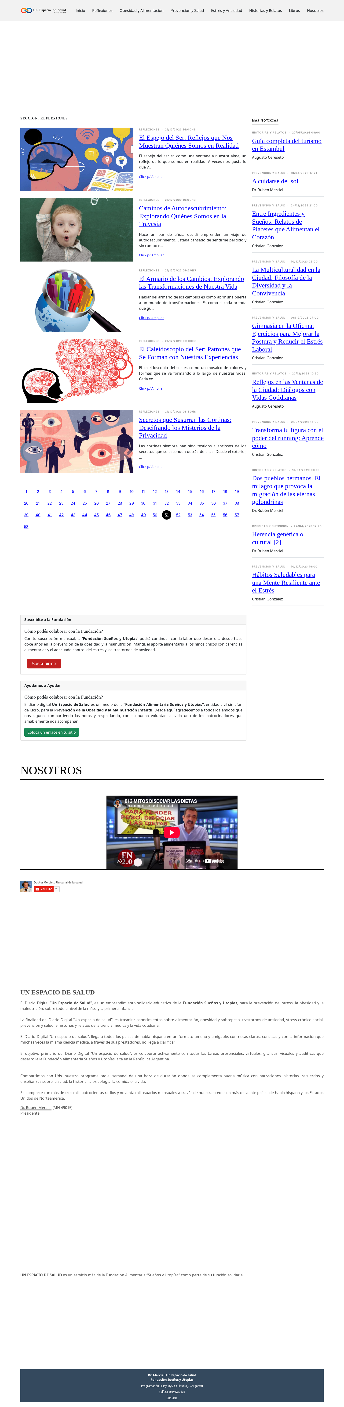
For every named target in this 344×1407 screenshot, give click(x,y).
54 (201, 515)
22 (50, 503)
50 (155, 515)
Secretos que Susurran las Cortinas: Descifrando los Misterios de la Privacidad (185, 427)
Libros (294, 10)
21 (38, 503)
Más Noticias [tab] (265, 120)
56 (225, 515)
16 (202, 491)
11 (143, 491)
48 (131, 515)
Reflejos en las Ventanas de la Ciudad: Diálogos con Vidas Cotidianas (287, 389)
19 (237, 491)
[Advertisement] (160, 78)
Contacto (172, 1398)
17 (214, 491)
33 (178, 503)
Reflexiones (102, 10)
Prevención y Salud (187, 10)
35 (202, 503)
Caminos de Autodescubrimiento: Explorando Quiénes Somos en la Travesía (183, 216)
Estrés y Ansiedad (226, 10)
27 (108, 503)
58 (26, 526)
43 (73, 515)
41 (50, 515)
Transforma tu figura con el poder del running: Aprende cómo (288, 437)
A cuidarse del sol (275, 181)
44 (84, 515)
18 (225, 491)
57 (237, 515)
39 (26, 515)
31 (155, 503)
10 (132, 491)
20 (26, 503)
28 (120, 503)
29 (131, 503)
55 (213, 515)
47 (119, 515)
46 (108, 515)
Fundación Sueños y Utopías (172, 1380)
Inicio (80, 10)
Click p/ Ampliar (151, 176)
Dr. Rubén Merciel (35, 1107)
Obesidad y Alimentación (142, 10)
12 (155, 491)
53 (190, 515)
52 (178, 515)
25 (85, 503)
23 (61, 503)
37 (225, 503)
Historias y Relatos (265, 10)
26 (96, 503)
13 (166, 491)
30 (143, 503)
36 (213, 503)
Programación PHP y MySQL (158, 1386)
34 (190, 503)
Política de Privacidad (172, 1391)
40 (38, 515)
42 (61, 515)
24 (73, 503)
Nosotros (315, 10)
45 (96, 515)
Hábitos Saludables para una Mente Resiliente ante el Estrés (286, 582)
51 (166, 515)
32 (167, 503)
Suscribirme (44, 663)
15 (190, 491)
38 (237, 503)
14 (178, 491)
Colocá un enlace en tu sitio (51, 732)
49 (143, 515)
